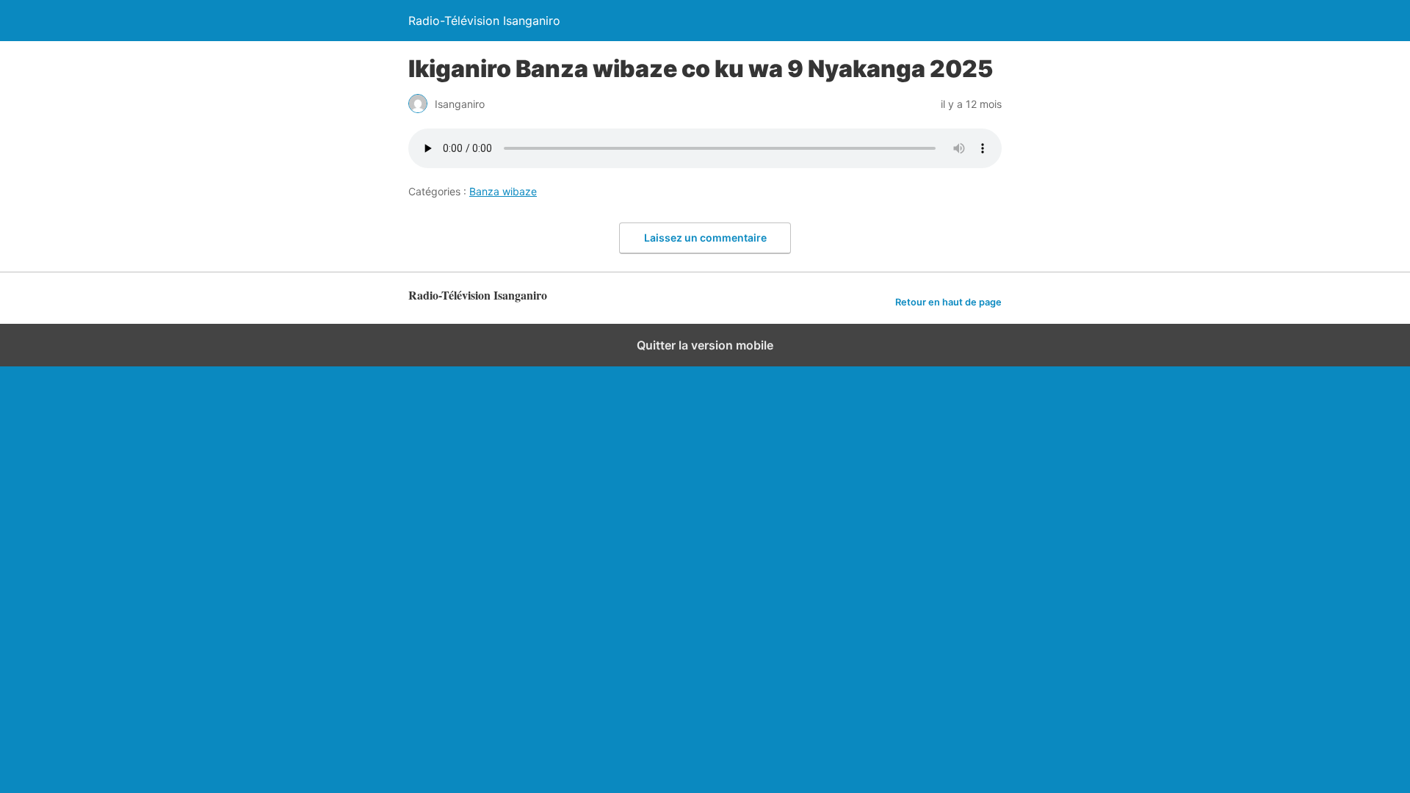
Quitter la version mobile (705, 345)
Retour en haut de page (948, 302)
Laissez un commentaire (705, 237)
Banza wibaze (503, 191)
